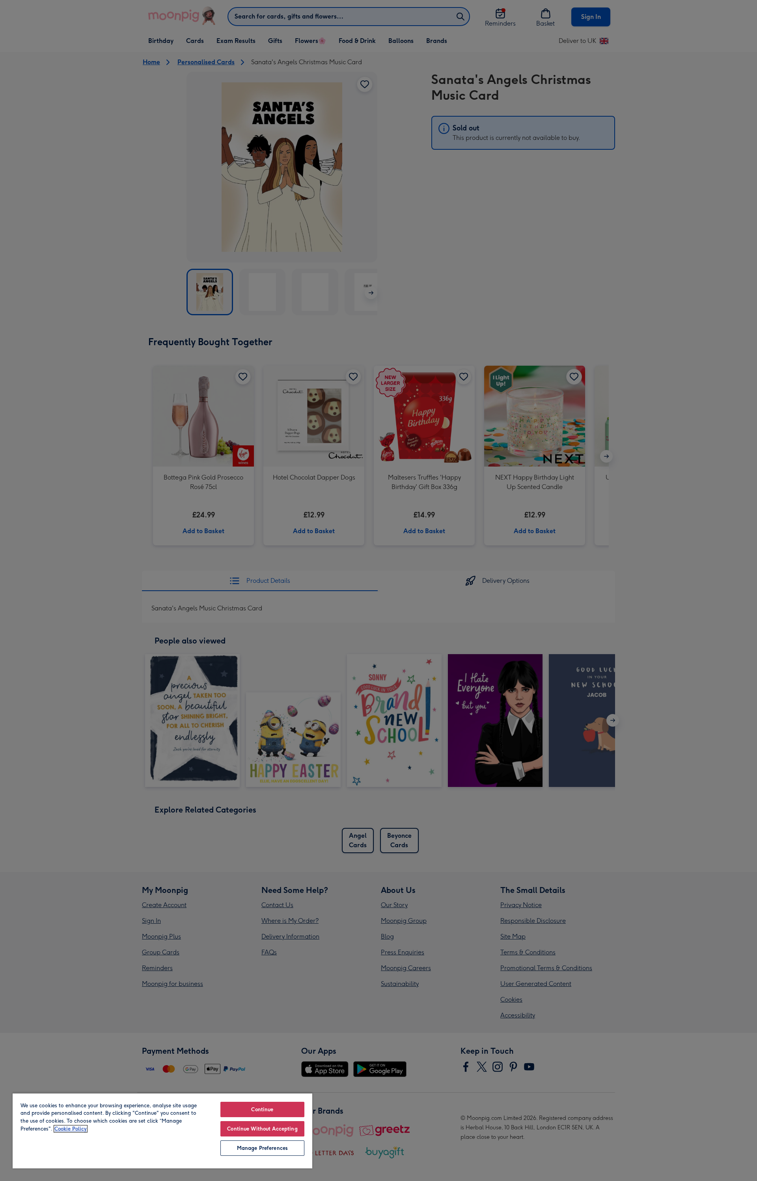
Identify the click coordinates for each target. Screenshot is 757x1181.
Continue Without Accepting (262, 1129)
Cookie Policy (70, 1129)
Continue (262, 1109)
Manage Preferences (262, 1148)
